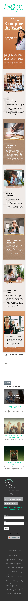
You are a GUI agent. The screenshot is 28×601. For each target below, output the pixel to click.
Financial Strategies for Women (14, 407)
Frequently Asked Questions (13, 499)
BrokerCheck (18, 551)
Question (6, 371)
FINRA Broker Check (11, 503)
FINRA (15, 586)
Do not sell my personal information (16, 582)
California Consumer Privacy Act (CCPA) (14, 579)
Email (6, 363)
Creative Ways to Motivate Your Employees (14, 436)
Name (6, 355)
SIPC (18, 586)
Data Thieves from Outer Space (14, 463)
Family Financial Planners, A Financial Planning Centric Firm (14, 8)
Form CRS (14, 595)
